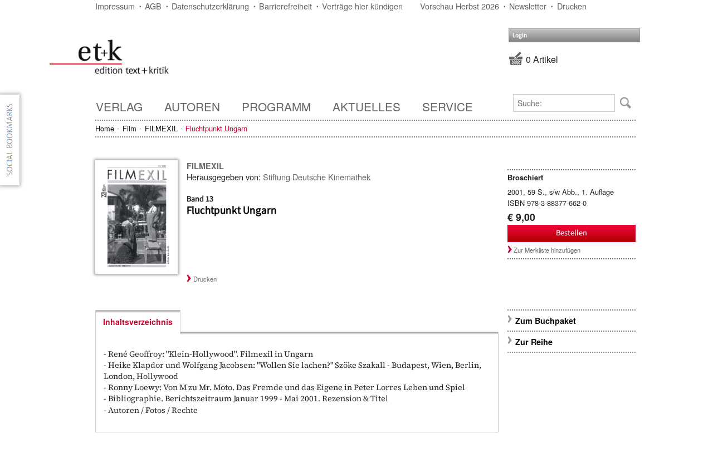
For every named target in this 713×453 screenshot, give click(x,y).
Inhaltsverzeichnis (138, 321)
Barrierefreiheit (285, 6)
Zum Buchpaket (546, 320)
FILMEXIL (161, 128)
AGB (153, 6)
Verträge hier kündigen (362, 6)
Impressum (115, 6)
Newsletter (527, 6)
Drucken (572, 6)
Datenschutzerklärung (210, 6)
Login (519, 35)
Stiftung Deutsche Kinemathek (316, 177)
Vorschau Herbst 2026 (459, 6)
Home (104, 128)
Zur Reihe (534, 341)
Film (129, 128)
